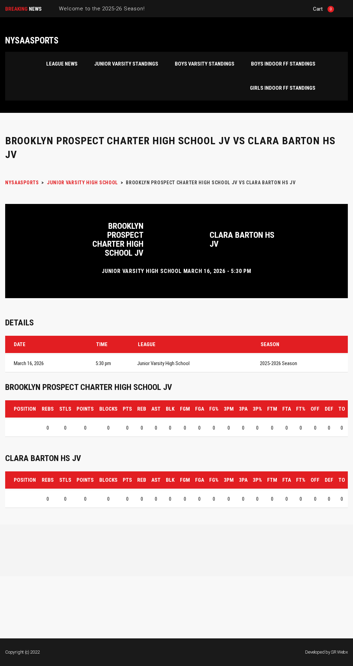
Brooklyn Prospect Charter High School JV (117, 239)
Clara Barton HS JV (242, 239)
